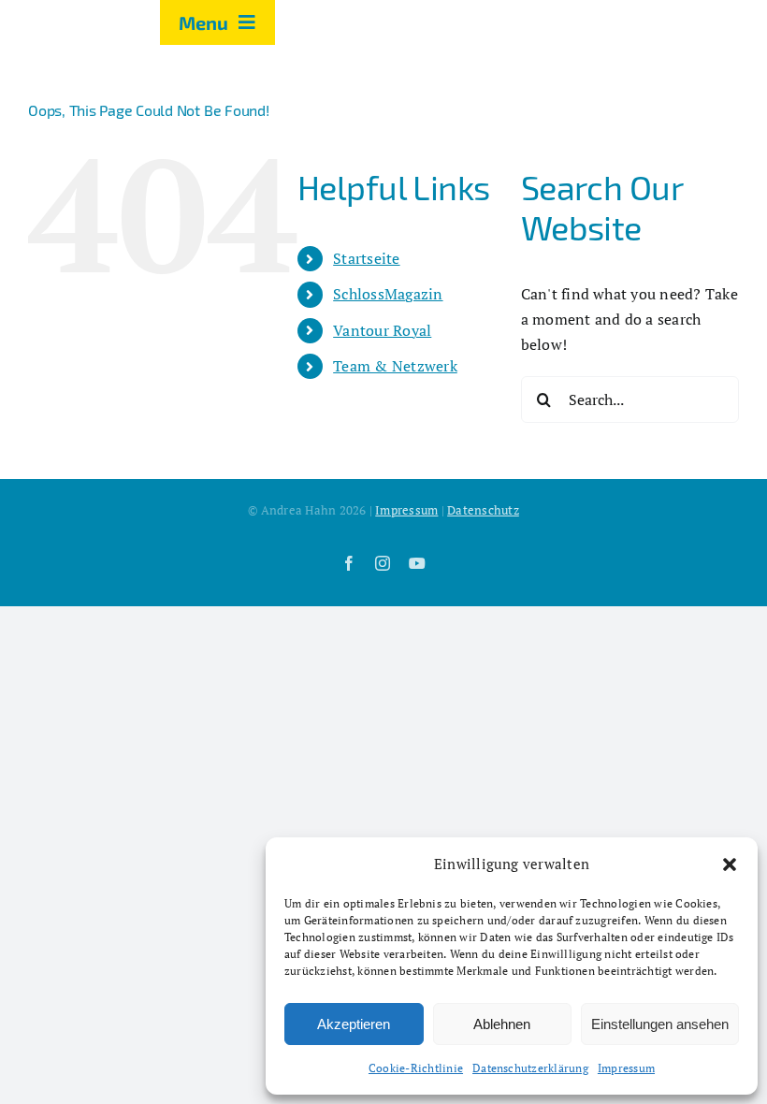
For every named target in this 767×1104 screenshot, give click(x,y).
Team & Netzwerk (395, 366)
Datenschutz (483, 509)
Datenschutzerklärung (530, 1068)
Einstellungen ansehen (660, 1024)
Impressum (626, 1068)
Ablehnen (501, 1024)
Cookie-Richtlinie (416, 1068)
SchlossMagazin (387, 293)
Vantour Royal (382, 330)
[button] (729, 864)
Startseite (366, 258)
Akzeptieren (353, 1024)
